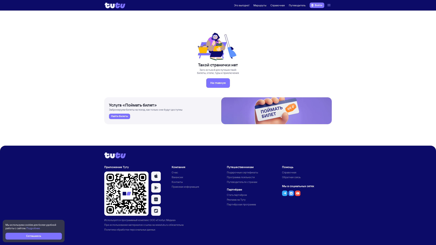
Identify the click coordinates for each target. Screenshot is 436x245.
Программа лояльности (241, 177)
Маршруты (259, 5)
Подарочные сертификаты (242, 172)
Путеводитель (297, 5)
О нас (175, 172)
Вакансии (177, 177)
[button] (156, 176)
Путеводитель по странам (242, 182)
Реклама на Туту (236, 199)
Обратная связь (291, 177)
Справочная (277, 5)
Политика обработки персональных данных (129, 229)
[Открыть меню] (329, 5)
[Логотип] (115, 5)
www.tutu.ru (161, 224)
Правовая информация (185, 186)
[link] (119, 116)
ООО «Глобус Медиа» (163, 220)
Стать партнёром (237, 195)
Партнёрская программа (241, 204)
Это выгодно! (241, 5)
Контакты (177, 182)
